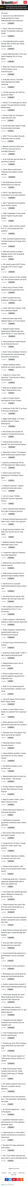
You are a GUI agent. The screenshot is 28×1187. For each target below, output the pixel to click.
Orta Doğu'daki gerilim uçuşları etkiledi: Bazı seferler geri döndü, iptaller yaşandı (16, 7)
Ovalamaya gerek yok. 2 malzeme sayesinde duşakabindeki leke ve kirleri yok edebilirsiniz (13, 881)
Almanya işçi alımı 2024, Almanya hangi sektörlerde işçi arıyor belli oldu (13, 1045)
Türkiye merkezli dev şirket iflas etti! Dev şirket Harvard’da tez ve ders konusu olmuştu (13, 907)
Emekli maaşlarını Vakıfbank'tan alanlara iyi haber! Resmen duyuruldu (14, 621)
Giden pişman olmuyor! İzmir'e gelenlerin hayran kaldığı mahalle (12, 574)
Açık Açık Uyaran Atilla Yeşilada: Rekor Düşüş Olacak (13, 700)
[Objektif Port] (9, 2)
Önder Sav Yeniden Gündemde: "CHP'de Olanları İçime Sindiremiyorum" (12, 69)
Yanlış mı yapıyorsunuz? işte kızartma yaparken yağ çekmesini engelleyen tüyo (12, 676)
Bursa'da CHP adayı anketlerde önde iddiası (12, 1146)
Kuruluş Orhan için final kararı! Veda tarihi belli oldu (12, 116)
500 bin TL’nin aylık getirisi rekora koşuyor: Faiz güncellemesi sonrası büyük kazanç (13, 105)
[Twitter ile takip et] (10, 1179)
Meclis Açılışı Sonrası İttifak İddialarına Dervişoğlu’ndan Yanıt (12, 288)
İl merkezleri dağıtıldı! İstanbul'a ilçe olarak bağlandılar (13, 554)
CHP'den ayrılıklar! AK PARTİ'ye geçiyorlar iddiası (13, 93)
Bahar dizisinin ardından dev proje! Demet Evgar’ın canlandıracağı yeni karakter (14, 932)
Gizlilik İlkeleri (21, 1173)
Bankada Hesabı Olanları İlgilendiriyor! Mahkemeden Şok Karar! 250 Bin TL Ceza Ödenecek (13, 331)
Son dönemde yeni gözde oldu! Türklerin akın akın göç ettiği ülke (12, 597)
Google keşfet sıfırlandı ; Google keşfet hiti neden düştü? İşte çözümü (13, 845)
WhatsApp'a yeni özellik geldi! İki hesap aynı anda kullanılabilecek (13, 975)
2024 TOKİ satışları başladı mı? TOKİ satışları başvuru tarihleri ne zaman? (13, 1058)
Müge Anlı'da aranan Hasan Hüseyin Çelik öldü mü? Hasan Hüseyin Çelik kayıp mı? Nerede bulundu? (12, 1072)
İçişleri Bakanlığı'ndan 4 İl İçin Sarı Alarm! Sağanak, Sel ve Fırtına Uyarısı (14, 56)
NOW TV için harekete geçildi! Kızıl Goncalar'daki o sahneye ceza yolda (13, 688)
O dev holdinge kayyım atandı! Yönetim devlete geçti (12, 1034)
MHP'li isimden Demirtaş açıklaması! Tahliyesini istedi (11, 299)
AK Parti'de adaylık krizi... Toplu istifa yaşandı (13, 1110)
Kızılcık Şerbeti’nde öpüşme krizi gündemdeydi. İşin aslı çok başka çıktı (13, 955)
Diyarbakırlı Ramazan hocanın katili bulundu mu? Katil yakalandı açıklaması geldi (12, 1122)
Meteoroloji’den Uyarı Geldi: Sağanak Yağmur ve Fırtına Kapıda (13, 320)
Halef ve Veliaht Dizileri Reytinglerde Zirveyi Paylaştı (11, 399)
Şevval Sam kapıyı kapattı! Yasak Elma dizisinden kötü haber (13, 127)
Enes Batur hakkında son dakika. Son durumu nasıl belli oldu (13, 857)
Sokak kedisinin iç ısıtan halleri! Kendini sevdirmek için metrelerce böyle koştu (13, 1135)
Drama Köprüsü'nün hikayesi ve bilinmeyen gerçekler (12, 811)
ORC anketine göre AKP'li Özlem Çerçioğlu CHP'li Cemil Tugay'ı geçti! (13, 266)
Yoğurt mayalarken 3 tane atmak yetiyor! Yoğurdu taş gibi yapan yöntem (13, 215)
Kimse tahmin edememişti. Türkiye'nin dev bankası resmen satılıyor (12, 172)
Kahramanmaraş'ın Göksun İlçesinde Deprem (11, 744)
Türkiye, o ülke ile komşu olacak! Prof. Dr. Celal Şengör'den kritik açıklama (13, 228)
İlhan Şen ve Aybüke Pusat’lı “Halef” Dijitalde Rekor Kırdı (11, 389)
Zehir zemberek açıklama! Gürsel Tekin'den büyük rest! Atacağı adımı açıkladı (13, 241)
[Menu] (25, 2)
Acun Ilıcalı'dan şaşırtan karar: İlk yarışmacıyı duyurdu (13, 160)
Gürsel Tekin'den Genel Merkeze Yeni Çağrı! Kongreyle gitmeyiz (13, 510)
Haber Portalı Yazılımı (9, 1184)
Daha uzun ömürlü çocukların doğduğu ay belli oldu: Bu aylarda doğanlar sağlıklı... (12, 254)
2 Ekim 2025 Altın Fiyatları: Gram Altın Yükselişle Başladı (13, 309)
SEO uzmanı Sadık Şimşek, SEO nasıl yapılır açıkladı (12, 834)
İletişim (15, 1173)
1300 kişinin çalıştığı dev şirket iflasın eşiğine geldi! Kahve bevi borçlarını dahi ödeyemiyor (13, 997)
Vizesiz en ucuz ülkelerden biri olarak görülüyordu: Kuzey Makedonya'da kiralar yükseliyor (12, 18)
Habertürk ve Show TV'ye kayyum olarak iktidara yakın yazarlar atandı (13, 453)
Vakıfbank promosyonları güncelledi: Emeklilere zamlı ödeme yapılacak (13, 822)
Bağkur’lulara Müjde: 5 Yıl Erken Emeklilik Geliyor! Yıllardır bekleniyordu (12, 421)
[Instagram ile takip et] (18, 1179)
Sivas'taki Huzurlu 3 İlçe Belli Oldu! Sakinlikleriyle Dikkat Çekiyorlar (12, 82)
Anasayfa (4, 1173)
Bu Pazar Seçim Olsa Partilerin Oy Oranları (13, 644)
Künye (9, 1173)
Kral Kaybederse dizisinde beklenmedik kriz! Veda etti (11, 183)
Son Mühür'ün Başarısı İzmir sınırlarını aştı (11, 767)
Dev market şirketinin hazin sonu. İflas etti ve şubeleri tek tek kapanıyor (13, 1086)
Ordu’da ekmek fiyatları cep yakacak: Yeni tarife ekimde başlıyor (13, 443)
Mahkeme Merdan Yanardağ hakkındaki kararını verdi (11, 543)
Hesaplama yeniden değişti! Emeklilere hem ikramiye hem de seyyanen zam (12, 1022)
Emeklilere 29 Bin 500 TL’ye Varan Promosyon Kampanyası (14, 409)
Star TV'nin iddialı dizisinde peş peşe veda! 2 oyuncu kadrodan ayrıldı (14, 1157)
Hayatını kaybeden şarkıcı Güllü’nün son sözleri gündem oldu (13, 366)
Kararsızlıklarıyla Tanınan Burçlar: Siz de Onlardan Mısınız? (13, 343)
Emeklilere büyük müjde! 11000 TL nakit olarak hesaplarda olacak (14, 654)
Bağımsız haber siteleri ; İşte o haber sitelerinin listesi (12, 800)
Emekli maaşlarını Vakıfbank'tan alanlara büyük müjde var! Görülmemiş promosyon (13, 632)
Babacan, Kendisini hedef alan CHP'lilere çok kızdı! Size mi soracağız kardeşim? (12, 149)
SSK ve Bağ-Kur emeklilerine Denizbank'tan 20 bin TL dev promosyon (12, 609)
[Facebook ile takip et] (6, 1179)
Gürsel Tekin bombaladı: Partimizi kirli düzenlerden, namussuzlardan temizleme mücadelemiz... (14, 354)
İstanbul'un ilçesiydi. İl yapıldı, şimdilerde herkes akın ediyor (12, 487)
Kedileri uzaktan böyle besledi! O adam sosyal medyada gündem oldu (13, 985)
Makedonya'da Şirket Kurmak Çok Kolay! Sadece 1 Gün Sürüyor (13, 777)
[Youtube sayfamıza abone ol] (14, 1179)
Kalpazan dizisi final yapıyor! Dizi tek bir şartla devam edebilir (13, 734)
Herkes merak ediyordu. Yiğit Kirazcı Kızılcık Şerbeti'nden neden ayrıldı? (13, 868)
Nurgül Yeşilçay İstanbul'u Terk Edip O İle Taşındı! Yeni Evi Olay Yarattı (12, 531)
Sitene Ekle (13, 1174)
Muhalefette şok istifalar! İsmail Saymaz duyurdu (13, 564)
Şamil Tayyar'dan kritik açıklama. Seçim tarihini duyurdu (13, 204)
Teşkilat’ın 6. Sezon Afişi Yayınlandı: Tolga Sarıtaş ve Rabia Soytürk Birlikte (13, 377)
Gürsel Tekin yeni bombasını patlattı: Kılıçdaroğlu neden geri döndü (12, 31)
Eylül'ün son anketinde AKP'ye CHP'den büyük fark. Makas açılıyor (13, 464)
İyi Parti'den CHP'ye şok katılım (13, 966)
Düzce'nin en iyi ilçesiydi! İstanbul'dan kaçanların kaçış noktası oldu (14, 586)
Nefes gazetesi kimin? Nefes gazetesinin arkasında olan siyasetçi (14, 723)
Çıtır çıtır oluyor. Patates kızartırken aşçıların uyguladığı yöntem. (12, 498)
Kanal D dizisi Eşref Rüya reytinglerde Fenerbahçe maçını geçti (12, 475)
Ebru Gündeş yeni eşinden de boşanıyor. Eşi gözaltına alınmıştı (12, 433)
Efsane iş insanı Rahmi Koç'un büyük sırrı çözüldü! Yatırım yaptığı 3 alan (13, 711)
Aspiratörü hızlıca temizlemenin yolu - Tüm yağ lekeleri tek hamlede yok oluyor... (13, 1099)
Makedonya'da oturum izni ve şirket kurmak (12, 664)
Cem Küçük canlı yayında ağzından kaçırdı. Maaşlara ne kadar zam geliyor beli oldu (14, 894)
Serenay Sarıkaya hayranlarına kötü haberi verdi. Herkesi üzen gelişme (14, 520)
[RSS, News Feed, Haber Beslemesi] (21, 1179)
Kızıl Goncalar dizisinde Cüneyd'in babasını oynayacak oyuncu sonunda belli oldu (14, 919)
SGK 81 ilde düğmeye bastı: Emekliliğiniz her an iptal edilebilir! (13, 194)
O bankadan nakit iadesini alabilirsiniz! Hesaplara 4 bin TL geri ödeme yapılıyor (14, 1009)
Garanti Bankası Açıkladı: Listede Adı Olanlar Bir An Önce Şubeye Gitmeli (13, 755)
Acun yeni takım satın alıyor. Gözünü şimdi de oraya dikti (11, 944)
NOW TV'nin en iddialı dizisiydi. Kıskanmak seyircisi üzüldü (13, 137)
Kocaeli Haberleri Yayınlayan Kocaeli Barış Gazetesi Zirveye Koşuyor (12, 789)
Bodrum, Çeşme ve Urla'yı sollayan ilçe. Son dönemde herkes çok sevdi (14, 278)
